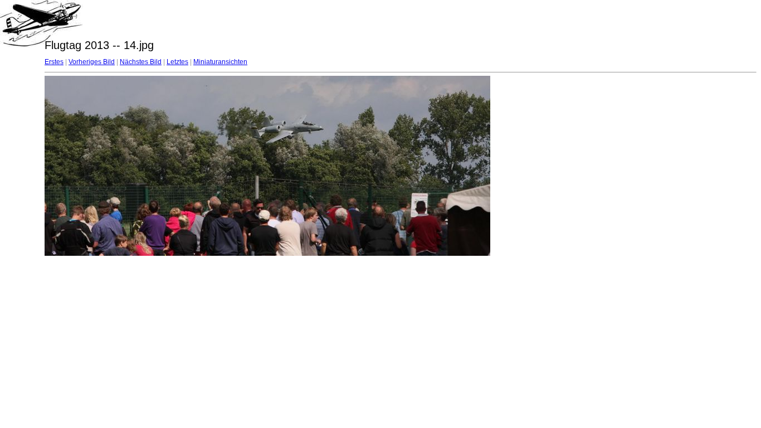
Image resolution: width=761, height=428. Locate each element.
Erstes (54, 62)
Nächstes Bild (141, 62)
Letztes (177, 62)
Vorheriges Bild (92, 62)
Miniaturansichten (220, 62)
